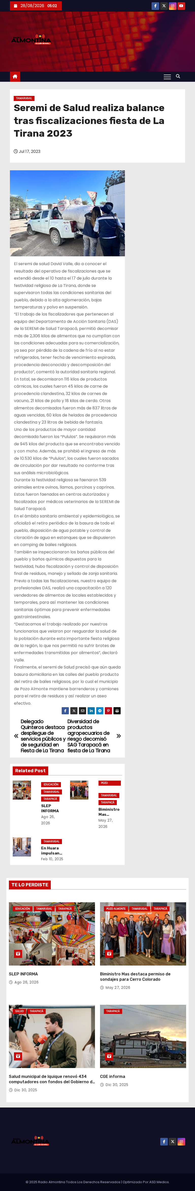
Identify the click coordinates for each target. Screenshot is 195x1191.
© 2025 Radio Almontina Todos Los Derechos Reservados (73, 1182)
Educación (51, 784)
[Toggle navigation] (167, 77)
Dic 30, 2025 (25, 1090)
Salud (19, 1011)
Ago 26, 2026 (26, 982)
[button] (179, 76)
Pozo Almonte (107, 783)
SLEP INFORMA (50, 808)
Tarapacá (50, 799)
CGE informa (112, 1076)
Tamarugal (24, 98)
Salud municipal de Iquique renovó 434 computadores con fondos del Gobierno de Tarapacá (52, 1082)
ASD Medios (159, 1182)
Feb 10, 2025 (52, 859)
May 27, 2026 (118, 987)
